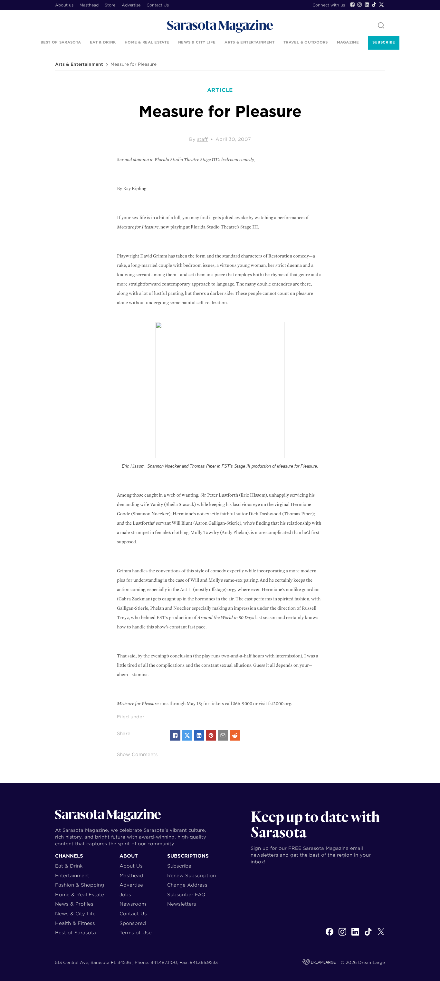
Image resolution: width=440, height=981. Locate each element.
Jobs (125, 894)
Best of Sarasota (61, 42)
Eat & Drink (103, 42)
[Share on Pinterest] (211, 735)
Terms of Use (136, 932)
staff (202, 139)
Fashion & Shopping (79, 885)
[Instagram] (359, 4)
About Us (131, 866)
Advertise (131, 5)
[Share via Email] (223, 735)
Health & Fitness (75, 923)
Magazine (348, 42)
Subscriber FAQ (186, 894)
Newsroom (133, 904)
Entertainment (72, 875)
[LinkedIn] (366, 4)
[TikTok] (374, 4)
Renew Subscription (191, 875)
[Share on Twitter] (187, 735)
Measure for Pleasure (133, 64)
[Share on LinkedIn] (199, 735)
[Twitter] (381, 4)
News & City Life (196, 42)
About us (64, 5)
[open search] (381, 25)
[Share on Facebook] (175, 735)
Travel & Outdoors (305, 42)
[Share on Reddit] (235, 735)
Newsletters (181, 904)
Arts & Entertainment (249, 42)
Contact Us (158, 5)
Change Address (187, 885)
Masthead (89, 5)
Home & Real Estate (147, 42)
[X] (381, 935)
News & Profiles (74, 904)
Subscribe (383, 42)
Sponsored (133, 923)
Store (110, 5)
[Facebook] (352, 4)
